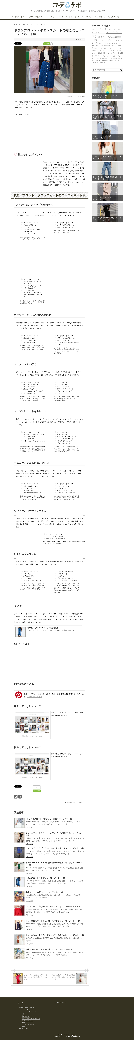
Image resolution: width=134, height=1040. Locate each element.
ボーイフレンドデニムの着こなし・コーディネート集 (107, 178)
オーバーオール (102, 32)
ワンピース (69, 17)
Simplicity (73, 1035)
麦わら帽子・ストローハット (109, 60)
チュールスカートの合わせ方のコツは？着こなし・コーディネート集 (55, 935)
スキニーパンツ (118, 43)
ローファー (94, 53)
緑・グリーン (96, 58)
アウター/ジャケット (42, 17)
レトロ (81, 802)
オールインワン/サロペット (84, 17)
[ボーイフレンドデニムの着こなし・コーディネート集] (107, 171)
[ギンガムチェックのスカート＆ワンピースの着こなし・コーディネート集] (19, 837)
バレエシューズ (117, 48)
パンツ (61, 17)
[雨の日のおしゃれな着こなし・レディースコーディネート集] (107, 212)
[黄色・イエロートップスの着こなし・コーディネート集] (107, 90)
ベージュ (97, 50)
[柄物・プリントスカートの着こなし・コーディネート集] (19, 954)
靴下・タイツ (26, 1022)
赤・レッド (109, 58)
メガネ (108, 50)
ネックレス (110, 48)
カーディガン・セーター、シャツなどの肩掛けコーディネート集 (107, 117)
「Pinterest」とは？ (34, 697)
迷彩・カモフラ (118, 58)
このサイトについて (60, 1002)
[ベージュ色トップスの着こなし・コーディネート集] (107, 192)
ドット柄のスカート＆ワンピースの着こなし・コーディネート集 (53, 921)
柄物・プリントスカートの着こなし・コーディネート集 (49, 949)
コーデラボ (64, 1036)
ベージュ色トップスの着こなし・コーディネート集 (107, 198)
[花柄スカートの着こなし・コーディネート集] (19, 896)
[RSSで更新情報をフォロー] (20, 797)
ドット (104, 48)
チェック (110, 46)
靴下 (100, 60)
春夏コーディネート (109, 53)
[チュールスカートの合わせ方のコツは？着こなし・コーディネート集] (19, 939)
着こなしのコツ (24, 1028)
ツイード (116, 45)
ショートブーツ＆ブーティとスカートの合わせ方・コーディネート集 (55, 848)
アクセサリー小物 (113, 17)
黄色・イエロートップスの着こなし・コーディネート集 (107, 96)
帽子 (23, 1026)
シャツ (95, 43)
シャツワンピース (103, 43)
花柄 (103, 58)
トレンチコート (98, 48)
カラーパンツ (104, 37)
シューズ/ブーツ (100, 17)
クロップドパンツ (103, 40)
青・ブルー (95, 60)
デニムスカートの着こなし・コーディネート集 (45, 878)
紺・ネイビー (117, 56)
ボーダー (103, 50)
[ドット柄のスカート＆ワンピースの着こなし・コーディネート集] (19, 925)
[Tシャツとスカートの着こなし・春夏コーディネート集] (19, 823)
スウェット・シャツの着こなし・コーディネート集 (107, 137)
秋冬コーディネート (108, 56)
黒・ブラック (101, 62)
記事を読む (29, 827)
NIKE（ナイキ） (96, 29)
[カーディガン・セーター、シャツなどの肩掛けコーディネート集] (107, 110)
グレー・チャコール (115, 40)
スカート (54, 17)
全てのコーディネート (26, 1007)
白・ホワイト (97, 56)
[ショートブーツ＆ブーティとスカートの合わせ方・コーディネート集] (19, 852)
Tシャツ (103, 29)
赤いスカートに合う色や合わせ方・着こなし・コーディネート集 (53, 906)
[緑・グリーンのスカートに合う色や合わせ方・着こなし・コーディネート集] (19, 867)
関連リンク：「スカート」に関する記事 (43, 628)
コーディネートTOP (18, 17)
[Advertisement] (31, 130)
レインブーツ (114, 50)
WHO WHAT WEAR (79, 96)
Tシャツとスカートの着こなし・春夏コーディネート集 (49, 819)
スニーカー (103, 46)
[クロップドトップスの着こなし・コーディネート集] (107, 151)
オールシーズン (72, 802)
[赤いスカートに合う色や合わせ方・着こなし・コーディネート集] (19, 911)
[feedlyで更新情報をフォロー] (16, 797)
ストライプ (95, 46)
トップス (30, 17)
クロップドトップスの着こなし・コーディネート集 (107, 157)
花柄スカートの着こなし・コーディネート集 (44, 892)
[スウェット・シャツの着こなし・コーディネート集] (107, 130)
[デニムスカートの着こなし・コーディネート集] (19, 882)
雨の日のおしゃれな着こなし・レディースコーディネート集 (107, 219)
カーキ (113, 37)
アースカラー (110, 29)
